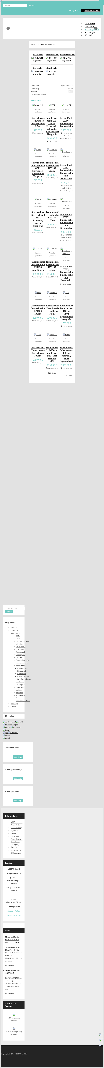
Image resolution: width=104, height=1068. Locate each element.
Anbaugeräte (42, 44)
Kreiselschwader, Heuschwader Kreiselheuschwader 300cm (42, 351)
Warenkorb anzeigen (92, 11)
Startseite (34, 44)
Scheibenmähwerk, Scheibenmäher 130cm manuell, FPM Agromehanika (70, 354)
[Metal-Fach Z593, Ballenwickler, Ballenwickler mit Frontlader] (66, 254)
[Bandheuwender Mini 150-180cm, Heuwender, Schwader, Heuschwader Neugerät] (52, 105)
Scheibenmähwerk (66, 55)
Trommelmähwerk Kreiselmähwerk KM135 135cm (55, 166)
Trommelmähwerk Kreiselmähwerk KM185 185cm (55, 216)
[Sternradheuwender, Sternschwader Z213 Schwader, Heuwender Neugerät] (37, 150)
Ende (54, 373)
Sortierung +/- (36, 89)
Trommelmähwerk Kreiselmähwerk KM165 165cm (55, 265)
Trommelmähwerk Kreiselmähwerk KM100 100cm (41, 309)
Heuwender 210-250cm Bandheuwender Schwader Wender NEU (54, 354)
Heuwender (37, 68)
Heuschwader (51, 68)
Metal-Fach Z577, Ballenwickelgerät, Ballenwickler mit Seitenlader (69, 221)
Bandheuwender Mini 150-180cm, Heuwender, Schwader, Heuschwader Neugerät (54, 126)
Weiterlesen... (10, 965)
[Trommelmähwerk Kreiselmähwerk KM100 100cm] (38, 293)
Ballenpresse (38, 55)
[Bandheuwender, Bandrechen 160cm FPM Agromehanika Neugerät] (66, 293)
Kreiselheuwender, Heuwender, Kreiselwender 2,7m (41, 122)
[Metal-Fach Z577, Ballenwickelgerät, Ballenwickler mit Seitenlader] (66, 201)
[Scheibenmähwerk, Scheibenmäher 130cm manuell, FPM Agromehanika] (66, 335)
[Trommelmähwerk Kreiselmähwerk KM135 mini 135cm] (37, 249)
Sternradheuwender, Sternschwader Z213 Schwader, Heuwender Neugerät (42, 169)
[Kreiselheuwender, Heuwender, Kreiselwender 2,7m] (37, 105)
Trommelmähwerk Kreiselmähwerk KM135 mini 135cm (41, 265)
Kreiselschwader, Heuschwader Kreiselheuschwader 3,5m (56, 309)
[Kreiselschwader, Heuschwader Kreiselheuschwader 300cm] (37, 335)
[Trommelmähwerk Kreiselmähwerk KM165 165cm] (52, 249)
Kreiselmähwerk (52, 55)
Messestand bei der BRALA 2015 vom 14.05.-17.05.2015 (12, 939)
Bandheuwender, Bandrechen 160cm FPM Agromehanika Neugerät (68, 312)
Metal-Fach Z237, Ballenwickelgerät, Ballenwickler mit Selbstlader (69, 171)
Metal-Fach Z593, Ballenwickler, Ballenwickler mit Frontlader (67, 273)
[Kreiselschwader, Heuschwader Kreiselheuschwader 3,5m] (52, 293)
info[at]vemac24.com (14, 902)
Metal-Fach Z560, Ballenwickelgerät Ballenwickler (69, 122)
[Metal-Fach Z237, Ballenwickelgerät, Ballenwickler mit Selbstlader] (66, 152)
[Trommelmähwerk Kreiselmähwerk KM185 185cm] (52, 199)
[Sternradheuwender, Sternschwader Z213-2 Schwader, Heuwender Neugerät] (38, 199)
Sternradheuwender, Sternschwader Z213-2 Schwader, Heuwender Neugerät (42, 219)
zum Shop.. (18, 757)
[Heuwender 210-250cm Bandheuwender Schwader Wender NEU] (52, 335)
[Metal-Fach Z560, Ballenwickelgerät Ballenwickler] (66, 105)
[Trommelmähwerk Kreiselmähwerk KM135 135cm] (52, 150)
